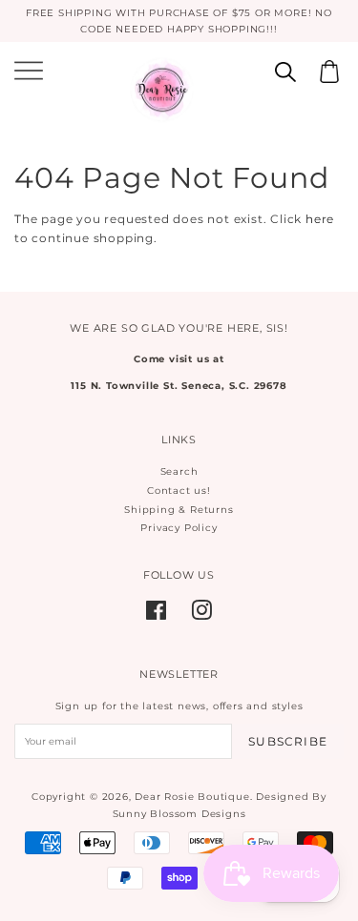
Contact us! (179, 490)
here (319, 219)
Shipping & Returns (178, 509)
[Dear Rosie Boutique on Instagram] (202, 615)
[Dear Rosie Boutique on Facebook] (156, 615)
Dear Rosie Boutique (192, 796)
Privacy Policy (178, 528)
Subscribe (287, 741)
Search (179, 471)
